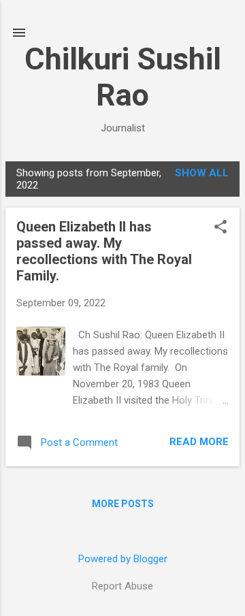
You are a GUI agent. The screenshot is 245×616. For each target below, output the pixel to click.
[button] (220, 228)
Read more (199, 442)
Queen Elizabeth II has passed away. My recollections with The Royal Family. (104, 251)
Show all (202, 173)
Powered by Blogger (122, 559)
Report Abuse (122, 586)
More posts (123, 503)
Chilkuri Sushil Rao (122, 77)
